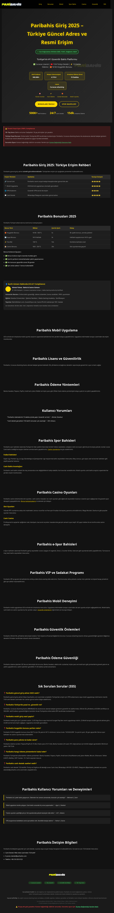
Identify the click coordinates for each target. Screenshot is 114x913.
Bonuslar (51, 4)
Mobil (61, 4)
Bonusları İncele (46, 104)
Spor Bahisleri (69, 104)
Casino (84, 4)
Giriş (40, 4)
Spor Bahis (72, 4)
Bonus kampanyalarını (28, 501)
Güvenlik (95, 4)
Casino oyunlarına (54, 449)
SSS (105, 4)
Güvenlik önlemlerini (45, 610)
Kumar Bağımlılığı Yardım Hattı (87, 907)
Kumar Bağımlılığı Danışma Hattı (60, 142)
